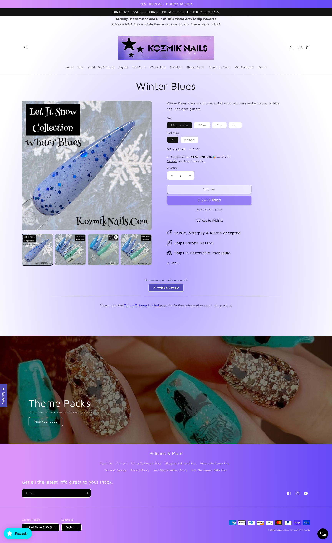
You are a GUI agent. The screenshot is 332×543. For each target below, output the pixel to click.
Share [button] (175, 262)
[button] (26, 47)
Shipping (172, 161)
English (70, 527)
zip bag (191, 140)
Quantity (172, 167)
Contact (121, 463)
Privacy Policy (139, 470)
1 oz (237, 125)
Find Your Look (45, 421)
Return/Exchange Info (214, 463)
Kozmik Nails (282, 530)
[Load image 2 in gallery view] (70, 249)
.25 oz (204, 125)
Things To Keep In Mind (141, 305)
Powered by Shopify (300, 530)
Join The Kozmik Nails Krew (209, 470)
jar (174, 140)
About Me (106, 463)
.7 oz (221, 125)
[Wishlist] (299, 47)
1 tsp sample (181, 125)
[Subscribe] (86, 493)
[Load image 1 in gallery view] (37, 249)
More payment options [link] (209, 209)
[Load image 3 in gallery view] (136, 249)
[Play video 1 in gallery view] (103, 249)
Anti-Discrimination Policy (170, 470)
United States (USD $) (39, 527)
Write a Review (170, 289)
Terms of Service (115, 470)
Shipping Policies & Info (180, 463)
